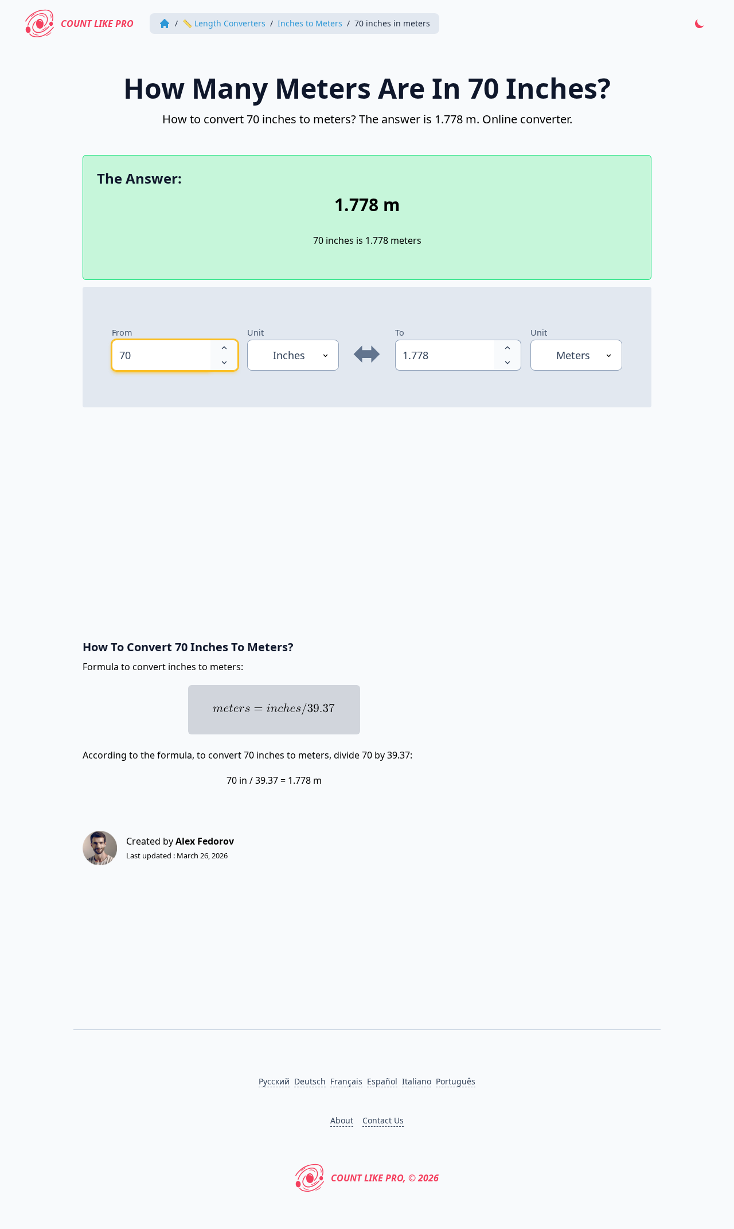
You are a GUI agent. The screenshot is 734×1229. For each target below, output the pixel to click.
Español (382, 1081)
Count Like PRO (97, 23)
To (399, 332)
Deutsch (310, 1081)
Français (346, 1081)
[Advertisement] (367, 517)
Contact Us (383, 1120)
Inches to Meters (310, 23)
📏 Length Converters (224, 23)
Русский (274, 1081)
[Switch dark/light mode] (699, 23)
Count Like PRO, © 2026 (385, 1178)
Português (455, 1081)
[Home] (164, 23)
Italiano (416, 1081)
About (341, 1120)
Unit (255, 332)
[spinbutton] (161, 355)
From (122, 332)
